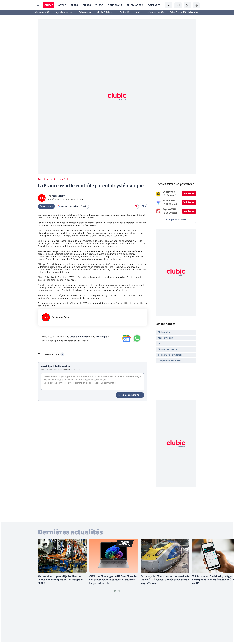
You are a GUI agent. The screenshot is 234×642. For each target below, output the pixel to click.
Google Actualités (79, 337)
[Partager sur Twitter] (227, 627)
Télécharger (135, 5)
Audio (138, 12)
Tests (74, 5)
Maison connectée (155, 12)
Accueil (41, 179)
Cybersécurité (42, 12)
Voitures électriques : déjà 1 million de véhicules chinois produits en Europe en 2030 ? (60, 580)
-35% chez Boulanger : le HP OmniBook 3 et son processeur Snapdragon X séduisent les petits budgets (113, 580)
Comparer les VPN (176, 219)
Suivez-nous (46, 206)
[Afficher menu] (37, 5)
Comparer (154, 5)
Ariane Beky (58, 196)
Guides (87, 5)
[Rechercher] (168, 5)
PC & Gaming (85, 12)
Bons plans (115, 5)
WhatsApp (101, 337)
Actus (62, 5)
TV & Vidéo (125, 12)
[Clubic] (48, 5)
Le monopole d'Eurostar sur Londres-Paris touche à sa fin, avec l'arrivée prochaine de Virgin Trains (165, 580)
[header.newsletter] (178, 5)
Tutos (99, 5)
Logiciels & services (64, 12)
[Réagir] (136, 206)
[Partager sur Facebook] (227, 618)
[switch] (187, 5)
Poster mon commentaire (130, 395)
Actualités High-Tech (57, 179)
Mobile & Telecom (105, 12)
